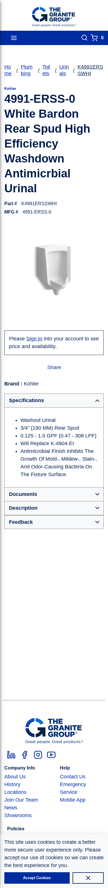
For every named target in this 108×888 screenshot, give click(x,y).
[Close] (88, 878)
